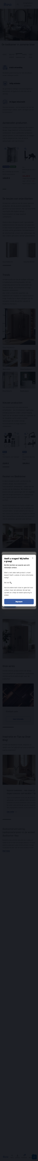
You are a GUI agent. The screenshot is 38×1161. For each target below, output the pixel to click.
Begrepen (19, 601)
